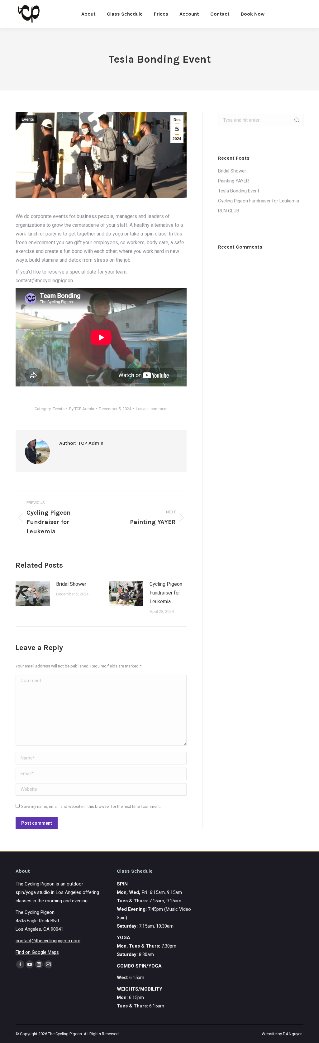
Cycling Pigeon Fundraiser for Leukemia (166, 592)
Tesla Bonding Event (238, 191)
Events (27, 119)
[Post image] (33, 593)
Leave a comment (152, 408)
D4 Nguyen (292, 1033)
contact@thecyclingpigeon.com (48, 941)
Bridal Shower (71, 584)
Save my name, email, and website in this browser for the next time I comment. (91, 806)
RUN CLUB (228, 211)
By (81, 408)
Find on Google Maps (37, 952)
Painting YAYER (233, 181)
